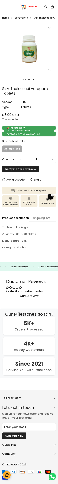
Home (5, 17)
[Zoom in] (49, 69)
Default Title (13, 149)
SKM (23, 102)
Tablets (26, 107)
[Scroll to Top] (53, 468)
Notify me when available (20, 169)
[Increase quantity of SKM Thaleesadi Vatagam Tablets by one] (52, 159)
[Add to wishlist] (49, 27)
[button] (52, 7)
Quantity (8, 159)
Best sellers (21, 17)
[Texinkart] (29, 7)
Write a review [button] (29, 296)
